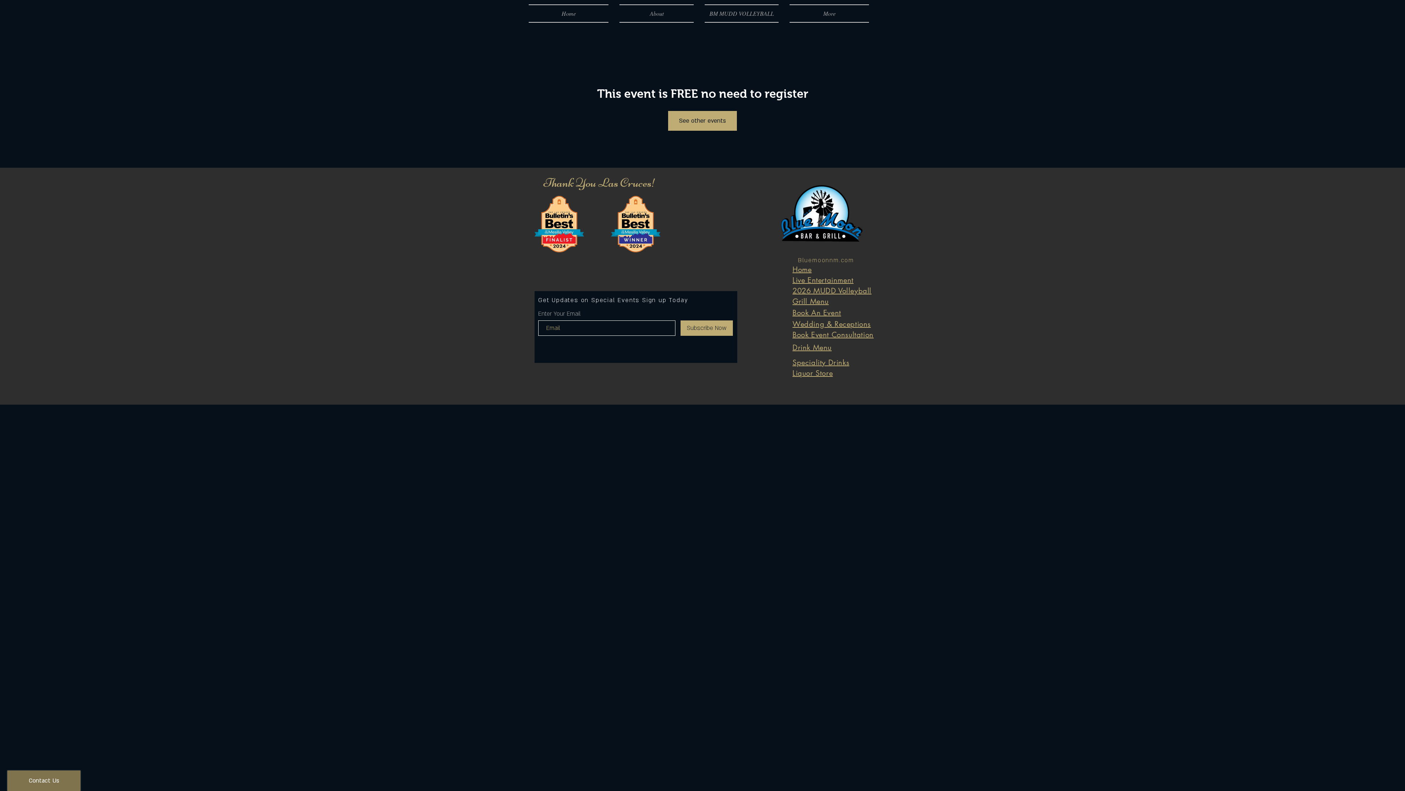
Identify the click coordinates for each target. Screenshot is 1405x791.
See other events (702, 121)
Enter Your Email (559, 314)
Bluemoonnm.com (826, 260)
